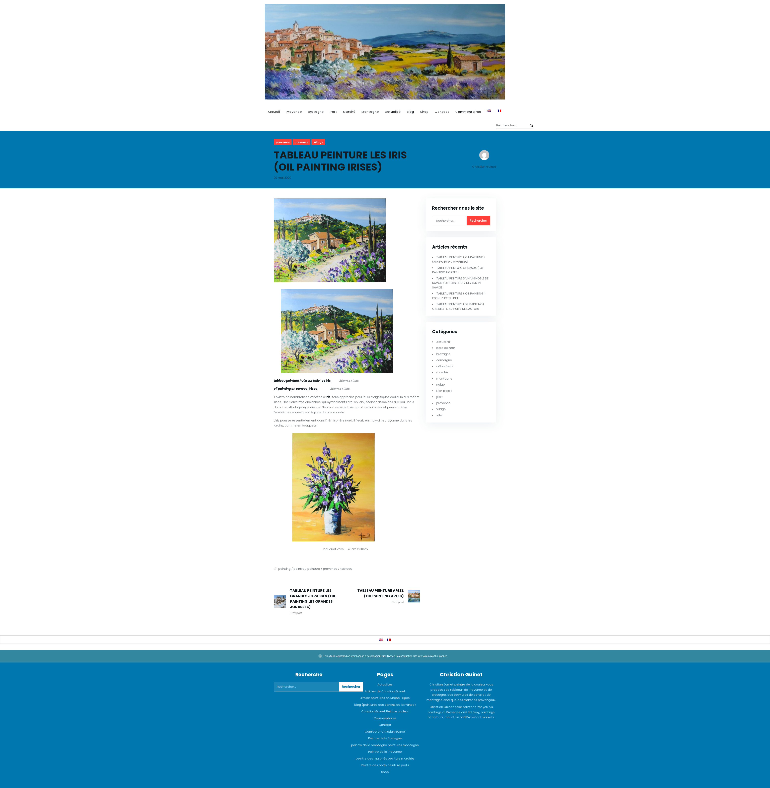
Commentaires (468, 112)
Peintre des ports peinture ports (385, 765)
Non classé (444, 391)
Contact (442, 112)
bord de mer (445, 348)
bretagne (443, 354)
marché (442, 372)
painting (284, 569)
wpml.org (356, 655)
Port (333, 112)
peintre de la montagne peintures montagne (385, 745)
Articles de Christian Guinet (385, 691)
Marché (349, 112)
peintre (299, 569)
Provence (294, 112)
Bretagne (316, 112)
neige (440, 384)
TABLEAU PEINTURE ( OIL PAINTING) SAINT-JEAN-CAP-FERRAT (458, 259)
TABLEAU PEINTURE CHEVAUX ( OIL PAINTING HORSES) (458, 270)
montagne (444, 378)
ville (439, 415)
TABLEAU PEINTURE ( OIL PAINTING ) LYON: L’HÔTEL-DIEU (459, 295)
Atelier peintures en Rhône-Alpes (385, 698)
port (439, 397)
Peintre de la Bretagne (385, 738)
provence (283, 142)
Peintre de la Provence (385, 751)
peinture (313, 569)
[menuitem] (489, 111)
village (318, 142)
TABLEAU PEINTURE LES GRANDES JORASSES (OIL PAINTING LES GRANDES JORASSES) (313, 598)
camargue (444, 360)
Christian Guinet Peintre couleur (385, 711)
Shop (424, 112)
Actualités (385, 684)
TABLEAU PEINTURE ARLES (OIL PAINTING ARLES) (380, 593)
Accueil (274, 112)
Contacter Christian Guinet (385, 731)
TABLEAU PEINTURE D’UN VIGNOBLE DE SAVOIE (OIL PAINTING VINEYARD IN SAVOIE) (460, 282)
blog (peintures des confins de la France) (385, 705)
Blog (410, 112)
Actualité (393, 112)
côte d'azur (444, 366)
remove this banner (436, 655)
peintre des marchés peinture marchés (385, 758)
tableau (346, 569)
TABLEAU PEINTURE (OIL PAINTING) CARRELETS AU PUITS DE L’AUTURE (458, 306)
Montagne (370, 112)
